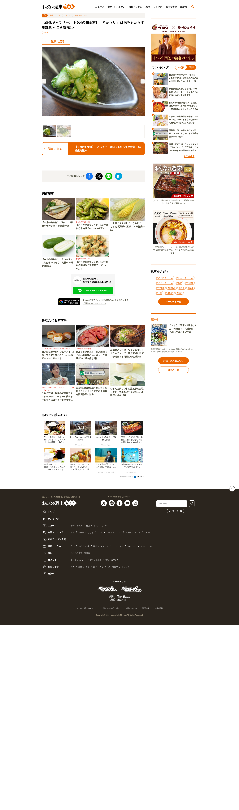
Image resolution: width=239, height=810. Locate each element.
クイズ (81, 546)
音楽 (95, 546)
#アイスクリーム (164, 277)
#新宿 (179, 282)
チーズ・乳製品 (111, 567)
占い (73, 546)
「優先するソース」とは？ (94, 303)
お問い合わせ (131, 608)
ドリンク (125, 567)
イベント (97, 526)
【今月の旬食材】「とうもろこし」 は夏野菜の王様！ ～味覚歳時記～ (127, 226)
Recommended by (127, 477)
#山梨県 (169, 292)
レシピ (143, 546)
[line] (112, 503)
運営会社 (146, 608)
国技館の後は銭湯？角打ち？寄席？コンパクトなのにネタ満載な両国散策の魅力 (91, 391)
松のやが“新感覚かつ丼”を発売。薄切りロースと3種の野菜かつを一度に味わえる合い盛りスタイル (183, 106)
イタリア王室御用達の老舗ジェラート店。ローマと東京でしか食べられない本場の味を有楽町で (183, 119)
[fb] (120, 503)
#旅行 (179, 292)
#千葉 (159, 292)
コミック (157, 7)
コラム (67, 15)
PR (106, 526)
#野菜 (45, 32)
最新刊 (183, 7)
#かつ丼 (160, 287)
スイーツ (148, 532)
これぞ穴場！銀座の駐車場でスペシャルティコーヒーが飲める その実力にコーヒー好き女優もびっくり (58, 397)
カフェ (137, 532)
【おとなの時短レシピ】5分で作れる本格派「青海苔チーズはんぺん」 (92, 265)
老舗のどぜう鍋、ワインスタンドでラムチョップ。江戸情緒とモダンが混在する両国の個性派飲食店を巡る (127, 353)
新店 (88, 526)
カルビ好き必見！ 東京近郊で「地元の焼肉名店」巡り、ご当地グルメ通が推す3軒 (91, 355)
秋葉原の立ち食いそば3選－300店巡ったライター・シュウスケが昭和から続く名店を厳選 (183, 92)
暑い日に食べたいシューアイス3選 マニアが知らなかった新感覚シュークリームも (58, 355)
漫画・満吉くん (112, 560)
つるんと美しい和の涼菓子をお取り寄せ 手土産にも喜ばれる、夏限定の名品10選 (127, 391)
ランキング (53, 518)
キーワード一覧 (175, 511)
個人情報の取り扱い (111, 608)
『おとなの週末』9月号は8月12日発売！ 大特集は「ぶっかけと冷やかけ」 (182, 328)
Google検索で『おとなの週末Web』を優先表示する (105, 300)
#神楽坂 (189, 282)
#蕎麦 (190, 287)
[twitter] (104, 503)
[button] (44, 81)
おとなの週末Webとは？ (87, 608)
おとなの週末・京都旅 (80, 553)
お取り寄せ (171, 7)
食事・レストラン (116, 7)
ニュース (99, 7)
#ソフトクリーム (164, 282)
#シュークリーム (184, 277)
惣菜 (87, 567)
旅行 (148, 7)
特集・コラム (135, 7)
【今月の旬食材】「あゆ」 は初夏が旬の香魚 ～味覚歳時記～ (57, 224)
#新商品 (171, 287)
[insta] (135, 503)
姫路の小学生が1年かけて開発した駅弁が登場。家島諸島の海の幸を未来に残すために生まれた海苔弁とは (183, 78)
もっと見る (189, 155)
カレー (81, 532)
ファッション (118, 546)
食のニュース (76, 526)
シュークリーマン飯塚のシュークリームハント (58, 348)
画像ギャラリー (81, 15)
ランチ (128, 532)
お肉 (73, 567)
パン (120, 532)
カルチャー (132, 546)
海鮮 (80, 567)
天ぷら (100, 532)
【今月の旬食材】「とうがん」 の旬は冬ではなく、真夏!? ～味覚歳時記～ (57, 262)
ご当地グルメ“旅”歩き (83, 348)
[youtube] (128, 503)
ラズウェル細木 (94, 560)
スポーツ (104, 546)
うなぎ (90, 532)
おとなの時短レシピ (83, 222)
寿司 (73, 532)
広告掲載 (159, 608)
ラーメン (110, 532)
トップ (50, 512)
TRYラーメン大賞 (56, 539)
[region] (93, 92)
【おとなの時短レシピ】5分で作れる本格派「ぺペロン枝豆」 (92, 227)
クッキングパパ (77, 560)
